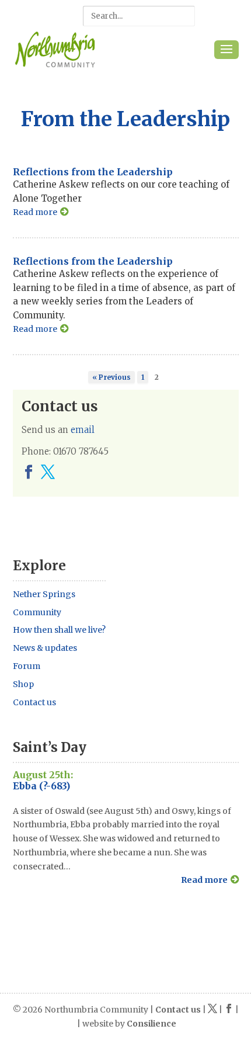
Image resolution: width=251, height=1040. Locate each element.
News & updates (45, 648)
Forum (26, 666)
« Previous (111, 377)
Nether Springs (44, 594)
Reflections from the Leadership (93, 172)
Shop (23, 684)
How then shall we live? (59, 630)
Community (37, 612)
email (83, 429)
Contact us (34, 702)
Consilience (151, 1023)
